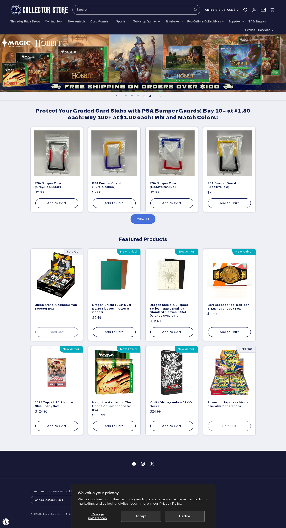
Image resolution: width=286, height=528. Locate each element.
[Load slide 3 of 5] (138, 96)
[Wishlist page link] (245, 10)
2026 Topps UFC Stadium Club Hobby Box (54, 404)
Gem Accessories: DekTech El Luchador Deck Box (228, 307)
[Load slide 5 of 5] (150, 96)
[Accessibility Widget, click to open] (6, 521)
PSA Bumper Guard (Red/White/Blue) (164, 185)
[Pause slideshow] (170, 96)
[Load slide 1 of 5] (126, 96)
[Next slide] (160, 96)
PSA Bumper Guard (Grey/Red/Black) (49, 185)
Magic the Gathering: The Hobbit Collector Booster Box (111, 406)
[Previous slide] (116, 96)
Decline (184, 516)
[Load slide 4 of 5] (144, 96)
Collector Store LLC (50, 514)
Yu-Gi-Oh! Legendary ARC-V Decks (171, 404)
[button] (101, 21)
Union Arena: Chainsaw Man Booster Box (56, 307)
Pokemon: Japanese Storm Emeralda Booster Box (227, 404)
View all (143, 218)
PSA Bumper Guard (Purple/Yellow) (106, 185)
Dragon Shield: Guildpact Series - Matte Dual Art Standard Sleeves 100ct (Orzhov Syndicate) (169, 310)
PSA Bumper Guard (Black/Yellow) (221, 185)
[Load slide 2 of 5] (132, 96)
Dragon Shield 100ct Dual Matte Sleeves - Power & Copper (111, 309)
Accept (141, 516)
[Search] (195, 9)
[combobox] (136, 9)
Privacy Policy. (170, 503)
